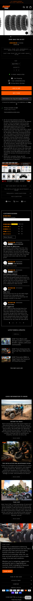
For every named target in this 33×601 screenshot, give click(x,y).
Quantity (16, 67)
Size (16, 61)
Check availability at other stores (12, 112)
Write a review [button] (16, 219)
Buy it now (16, 93)
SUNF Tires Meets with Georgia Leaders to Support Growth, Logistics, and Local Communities (21, 342)
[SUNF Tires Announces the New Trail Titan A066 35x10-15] (6, 351)
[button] (13, 43)
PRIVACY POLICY (16, 587)
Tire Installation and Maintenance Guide (16, 189)
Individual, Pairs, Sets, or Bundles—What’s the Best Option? (16, 49)
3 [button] (16, 323)
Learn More (7, 571)
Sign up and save (16, 576)
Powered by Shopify (16, 599)
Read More (16, 438)
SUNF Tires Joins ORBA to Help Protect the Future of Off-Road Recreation (21, 359)
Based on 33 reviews (9, 217)
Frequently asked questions (16, 193)
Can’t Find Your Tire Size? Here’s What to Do (16, 54)
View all (16, 334)
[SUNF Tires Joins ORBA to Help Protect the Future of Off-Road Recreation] (6, 359)
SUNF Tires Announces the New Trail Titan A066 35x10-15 (21, 351)
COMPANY (16, 584)
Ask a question (16, 196)
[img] (11, 242)
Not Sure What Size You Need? (16, 186)
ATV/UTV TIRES (16, 580)
